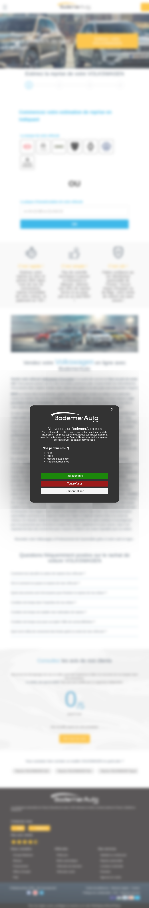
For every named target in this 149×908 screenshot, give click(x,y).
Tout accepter (74, 475)
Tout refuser (74, 483)
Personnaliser (75, 491)
